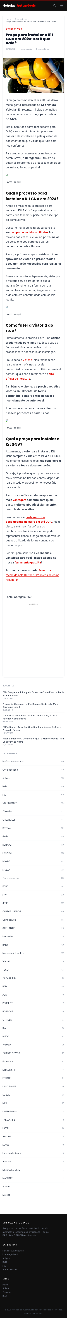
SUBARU (33, 1186)
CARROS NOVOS (33, 1053)
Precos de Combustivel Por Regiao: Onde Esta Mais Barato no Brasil (30, 705)
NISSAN (33, 869)
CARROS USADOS (33, 911)
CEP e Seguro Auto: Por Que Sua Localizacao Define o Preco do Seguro (31, 728)
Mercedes (33, 936)
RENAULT (33, 844)
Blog (4, 1296)
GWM (33, 836)
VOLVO (33, 961)
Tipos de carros (33, 878)
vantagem (19, 500)
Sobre (5, 1288)
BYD (33, 786)
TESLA (33, 969)
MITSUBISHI (33, 1069)
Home (8, 19)
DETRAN (33, 828)
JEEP (33, 903)
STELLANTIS (33, 928)
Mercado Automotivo (33, 953)
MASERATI (33, 1178)
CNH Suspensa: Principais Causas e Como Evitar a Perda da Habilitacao (33, 694)
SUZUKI (33, 1094)
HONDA (33, 861)
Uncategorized (33, 769)
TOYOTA (33, 811)
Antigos (33, 778)
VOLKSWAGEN (33, 803)
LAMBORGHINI (33, 1111)
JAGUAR (33, 1161)
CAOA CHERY (33, 978)
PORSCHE (33, 1011)
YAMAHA (33, 1044)
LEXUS (33, 1144)
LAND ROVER (33, 1086)
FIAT (33, 794)
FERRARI (33, 1078)
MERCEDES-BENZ (33, 1169)
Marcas (33, 1194)
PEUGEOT (33, 1003)
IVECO (33, 1036)
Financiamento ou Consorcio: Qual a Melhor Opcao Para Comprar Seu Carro (33, 740)
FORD (33, 886)
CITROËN (33, 1019)
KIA (33, 1028)
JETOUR (33, 1136)
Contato (6, 1292)
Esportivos (33, 1061)
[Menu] (62, 5)
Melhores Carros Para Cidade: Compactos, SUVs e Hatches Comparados (29, 717)
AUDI (33, 994)
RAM (33, 986)
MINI (33, 1103)
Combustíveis (20, 19)
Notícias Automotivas (33, 761)
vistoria (27, 360)
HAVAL (33, 1128)
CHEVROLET (33, 819)
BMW (33, 944)
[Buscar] (54, 5)
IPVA (33, 894)
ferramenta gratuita (27, 562)
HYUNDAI (33, 853)
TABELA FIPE (33, 1119)
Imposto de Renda (33, 1153)
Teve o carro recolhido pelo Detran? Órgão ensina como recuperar (32, 575)
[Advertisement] (33, 639)
